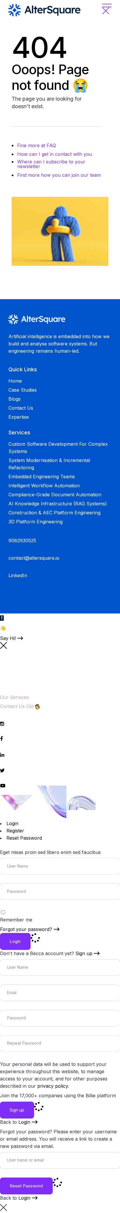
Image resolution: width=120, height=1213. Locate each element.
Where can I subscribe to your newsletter (51, 164)
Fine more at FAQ (36, 145)
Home (15, 381)
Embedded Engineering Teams (41, 476)
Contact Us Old (16, 706)
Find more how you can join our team (59, 175)
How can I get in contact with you (54, 154)
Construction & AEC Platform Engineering (54, 512)
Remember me (16, 920)
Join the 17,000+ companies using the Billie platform (58, 1095)
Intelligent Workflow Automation (44, 485)
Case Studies (22, 390)
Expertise (18, 417)
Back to (15, 1122)
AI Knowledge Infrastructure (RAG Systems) (57, 503)
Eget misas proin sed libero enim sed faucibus (50, 852)
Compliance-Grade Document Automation (54, 494)
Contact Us (20, 408)
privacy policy (52, 1086)
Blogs (14, 399)
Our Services (14, 697)
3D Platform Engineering (35, 522)
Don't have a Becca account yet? (46, 953)
